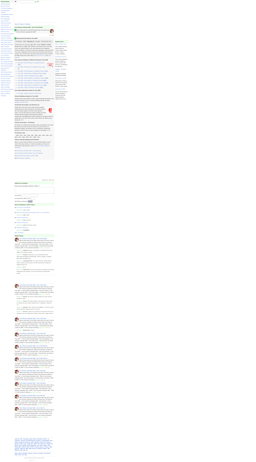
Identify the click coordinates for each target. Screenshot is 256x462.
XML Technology (5, 87)
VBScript (22, 448)
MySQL (25, 445)
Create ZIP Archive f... (61, 56)
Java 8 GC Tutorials (6, 38)
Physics (45, 445)
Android (17, 439)
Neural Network (31, 445)
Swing (41, 447)
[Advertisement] (7, 117)
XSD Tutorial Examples (7, 89)
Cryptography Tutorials (7, 14)
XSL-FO (25, 450)
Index (16, 454)
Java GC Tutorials (5, 35)
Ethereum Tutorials (6, 23)
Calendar (27, 24)
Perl (38, 445)
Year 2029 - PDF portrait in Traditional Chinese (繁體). (32, 80)
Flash (32, 442)
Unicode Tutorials (5, 78)
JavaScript (30, 443)
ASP (21, 439)
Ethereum (27, 442)
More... (23, 120)
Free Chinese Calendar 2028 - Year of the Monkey (29, 153)
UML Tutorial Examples (7, 76)
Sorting (36, 447)
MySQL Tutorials (5, 59)
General (42, 442)
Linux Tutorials (5, 55)
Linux (45, 443)
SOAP (32, 447)
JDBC (35, 443)
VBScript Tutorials (6, 80)
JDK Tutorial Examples (7, 40)
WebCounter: (31, 460)
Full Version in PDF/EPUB (23, 207)
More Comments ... (20, 232)
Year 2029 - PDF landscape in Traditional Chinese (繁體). (33, 78)
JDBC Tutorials (5, 46)
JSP (38, 443)
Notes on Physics (5, 93)
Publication (18, 447)
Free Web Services (6, 27)
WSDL (45, 448)
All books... (4, 95)
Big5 (30, 439)
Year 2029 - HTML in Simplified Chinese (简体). (30, 75)
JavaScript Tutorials (6, 51)
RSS (20, 454)
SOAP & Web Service (6, 72)
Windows (40, 448)
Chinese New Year (41, 55)
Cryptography (45, 440)
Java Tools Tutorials (6, 42)
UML (51, 447)
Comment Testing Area (22, 217)
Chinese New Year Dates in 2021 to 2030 (27, 155)
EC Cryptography (5, 18)
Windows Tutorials (6, 82)
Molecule (49, 443)
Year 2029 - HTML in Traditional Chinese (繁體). (30, 87)
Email (16, 442)
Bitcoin (35, 439)
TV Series (46, 447)
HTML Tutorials (5, 31)
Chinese (21, 24)
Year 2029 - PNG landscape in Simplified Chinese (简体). (33, 71)
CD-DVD (23, 440)
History (17, 443)
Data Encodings (5, 16)
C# (48, 439)
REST (28, 447)
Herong (48, 442)
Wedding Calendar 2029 (21, 102)
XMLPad (17, 450)
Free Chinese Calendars (23, 158)
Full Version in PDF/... (61, 78)
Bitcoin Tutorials (5, 6)
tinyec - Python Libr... (61, 44)
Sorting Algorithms (6, 74)
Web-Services (33, 448)
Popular (30, 453)
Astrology (26, 439)
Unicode (17, 448)
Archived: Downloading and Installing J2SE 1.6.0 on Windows (32, 212)
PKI (49, 445)
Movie (16, 445)
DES (51, 440)
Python (24, 447)
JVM (41, 443)
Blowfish (39, 439)
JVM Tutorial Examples (7, 44)
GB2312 (37, 442)
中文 (26, 454)
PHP (41, 445)
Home (16, 24)
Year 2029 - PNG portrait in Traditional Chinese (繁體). (32, 85)
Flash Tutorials (5, 25)
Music (20, 445)
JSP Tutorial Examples (7, 53)
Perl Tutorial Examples (7, 61)
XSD (21, 450)
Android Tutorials (5, 4)
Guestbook (47, 453)
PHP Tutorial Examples (7, 63)
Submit (30, 201)
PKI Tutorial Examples (7, 66)
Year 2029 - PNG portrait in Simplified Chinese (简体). (32, 73)
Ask (23, 454)
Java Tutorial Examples (7, 33)
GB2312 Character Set (7, 29)
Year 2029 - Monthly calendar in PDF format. (30, 93)
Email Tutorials (5, 20)
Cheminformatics (31, 440)
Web (27, 448)
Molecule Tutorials (6, 57)
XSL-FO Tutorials (5, 91)
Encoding (21, 442)
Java (24, 443)
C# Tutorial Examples (6, 8)
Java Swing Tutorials (6, 48)
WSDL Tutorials (5, 85)
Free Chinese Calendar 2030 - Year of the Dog (28, 150)
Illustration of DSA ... (60, 89)
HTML (21, 443)
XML (48, 448)
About (20, 453)
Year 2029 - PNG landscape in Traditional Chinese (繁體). (33, 82)
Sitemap (25, 453)
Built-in (45, 439)
